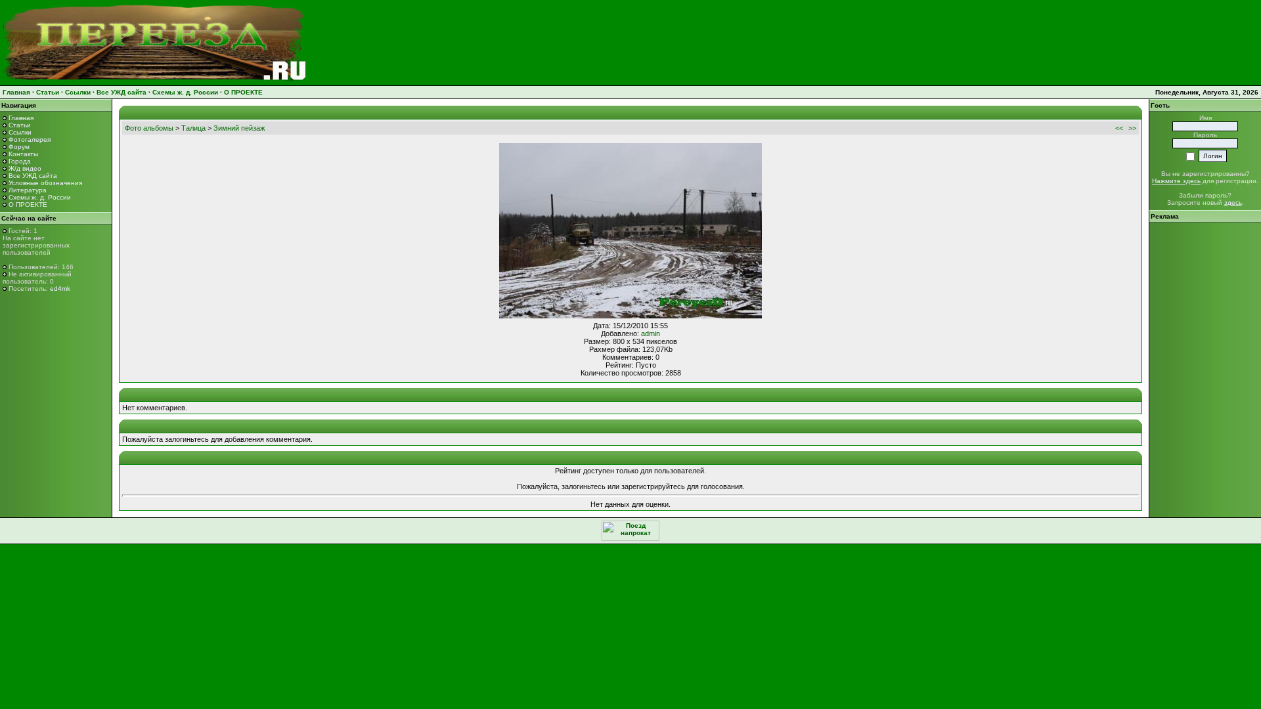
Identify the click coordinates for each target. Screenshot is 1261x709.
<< (1119, 128)
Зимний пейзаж (239, 128)
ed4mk (60, 288)
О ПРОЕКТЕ (243, 92)
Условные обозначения (45, 182)
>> (1132, 128)
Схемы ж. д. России (185, 92)
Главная (16, 92)
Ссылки (78, 92)
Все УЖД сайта (121, 92)
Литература (28, 190)
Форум (19, 146)
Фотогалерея (30, 139)
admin (650, 333)
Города (20, 161)
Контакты (23, 154)
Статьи (47, 92)
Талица (193, 128)
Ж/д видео (25, 168)
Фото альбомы (149, 128)
